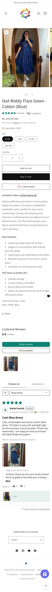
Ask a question (26, 350)
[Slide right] (32, 95)
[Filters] (5, 393)
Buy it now (26, 176)
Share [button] (7, 313)
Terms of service (27, 574)
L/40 (19, 139)
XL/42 (31, 139)
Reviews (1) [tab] (14, 384)
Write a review (26, 344)
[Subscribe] (40, 539)
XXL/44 (8, 145)
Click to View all (28, 195)
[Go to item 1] (10, 364)
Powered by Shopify (27, 570)
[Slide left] (19, 95)
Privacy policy (12, 574)
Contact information (27, 579)
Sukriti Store (15, 570)
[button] (6, 13)
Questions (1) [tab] (38, 384)
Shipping (16, 123)
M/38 (7, 139)
